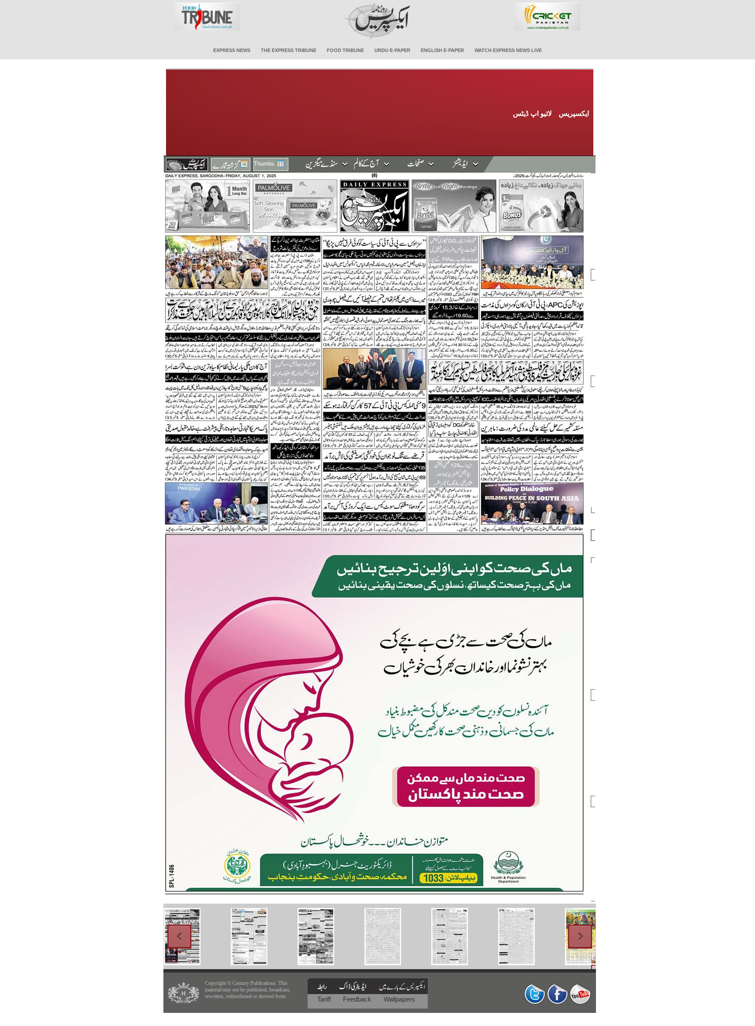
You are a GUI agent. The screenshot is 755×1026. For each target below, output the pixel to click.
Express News (231, 50)
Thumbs (264, 163)
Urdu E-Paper (392, 50)
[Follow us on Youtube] (580, 993)
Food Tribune (345, 50)
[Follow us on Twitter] (534, 993)
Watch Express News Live (508, 50)
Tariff (324, 999)
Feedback (358, 999)
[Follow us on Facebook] (557, 993)
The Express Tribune (288, 50)
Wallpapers (399, 999)
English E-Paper (442, 50)
